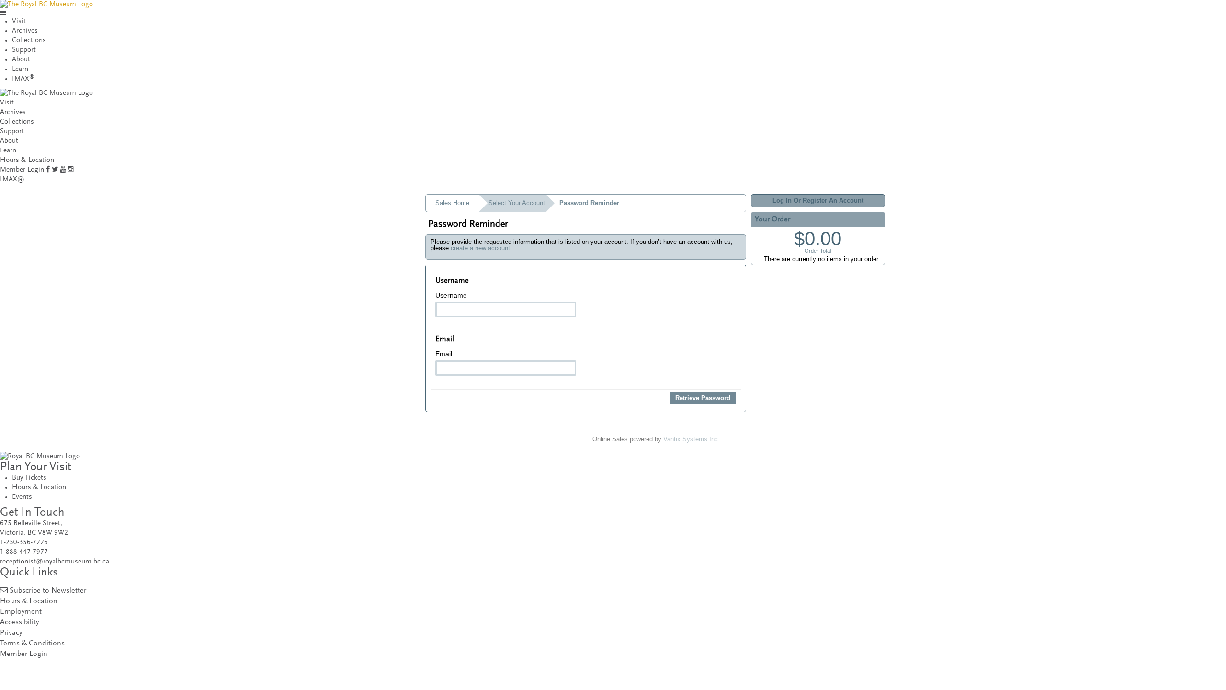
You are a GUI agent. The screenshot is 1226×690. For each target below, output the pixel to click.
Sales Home (452, 203)
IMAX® (12, 179)
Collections (29, 40)
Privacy (11, 633)
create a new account (480, 248)
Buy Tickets (29, 478)
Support (24, 50)
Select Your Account (516, 203)
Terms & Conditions (32, 643)
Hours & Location (27, 160)
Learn (20, 69)
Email (443, 353)
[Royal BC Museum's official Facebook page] (48, 169)
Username (451, 295)
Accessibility (19, 622)
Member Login (22, 169)
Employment (21, 612)
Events (22, 497)
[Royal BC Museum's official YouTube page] (63, 169)
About (21, 59)
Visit (19, 21)
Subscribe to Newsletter (48, 591)
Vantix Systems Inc (690, 439)
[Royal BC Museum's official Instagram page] (70, 169)
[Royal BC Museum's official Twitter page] (55, 169)
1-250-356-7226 (24, 542)
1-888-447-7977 (24, 552)
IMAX (23, 78)
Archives (25, 30)
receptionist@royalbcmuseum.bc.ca (54, 561)
